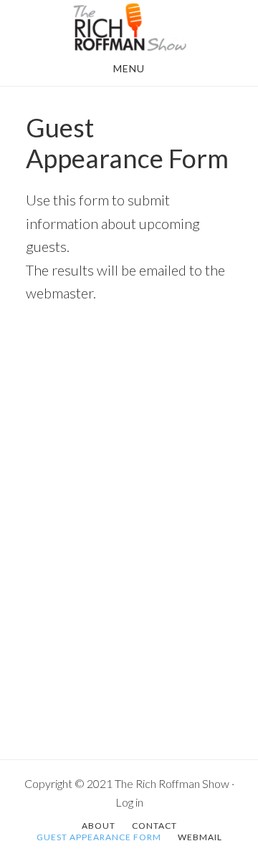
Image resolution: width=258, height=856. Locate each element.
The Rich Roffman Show (129, 27)
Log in (129, 802)
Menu (129, 68)
